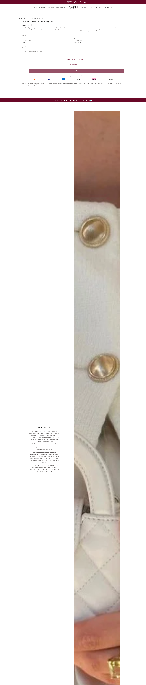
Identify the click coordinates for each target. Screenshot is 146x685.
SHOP (35, 7)
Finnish (143, 2)
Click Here (76, 44)
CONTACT (106, 7)
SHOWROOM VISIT (87, 7)
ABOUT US (98, 7)
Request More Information (73, 59)
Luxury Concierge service (44, 465)
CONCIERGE (50, 7)
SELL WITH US (60, 7)
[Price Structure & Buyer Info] (31, 25)
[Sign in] (119, 8)
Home (20, 18)
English (137, 2)
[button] (111, 8)
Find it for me (73, 64)
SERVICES (42, 7)
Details (24, 35)
